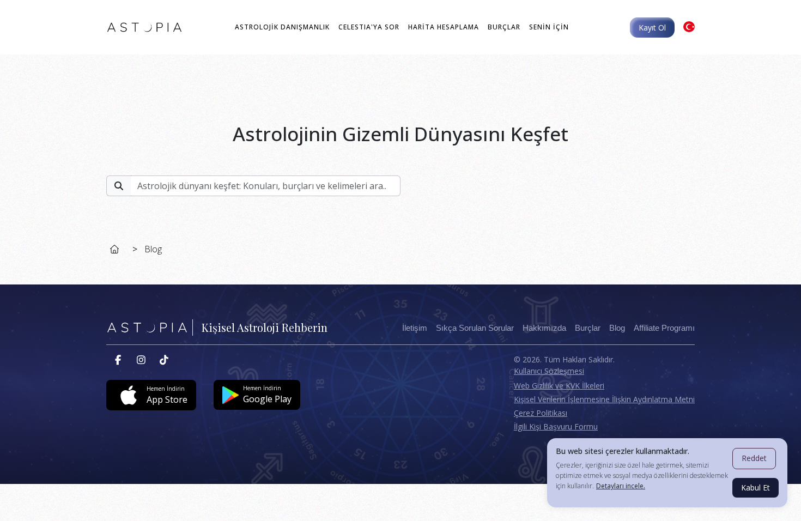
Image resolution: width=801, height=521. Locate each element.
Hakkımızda (544, 328)
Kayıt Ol (652, 27)
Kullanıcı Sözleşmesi (549, 371)
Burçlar (587, 328)
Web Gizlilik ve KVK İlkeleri (559, 385)
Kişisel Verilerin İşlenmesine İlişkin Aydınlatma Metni (604, 399)
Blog (153, 249)
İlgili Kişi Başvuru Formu (556, 426)
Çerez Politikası (540, 413)
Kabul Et (755, 487)
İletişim (414, 328)
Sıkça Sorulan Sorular (475, 328)
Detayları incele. (620, 485)
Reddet (754, 458)
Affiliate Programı (664, 328)
